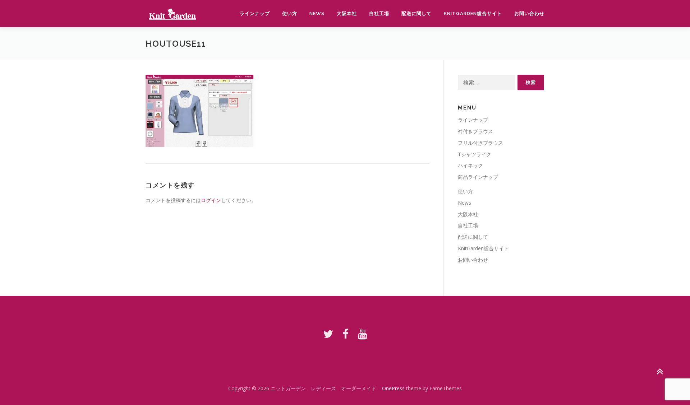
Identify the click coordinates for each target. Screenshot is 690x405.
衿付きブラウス (475, 131)
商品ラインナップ (478, 176)
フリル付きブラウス (480, 142)
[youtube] (362, 333)
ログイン (211, 200)
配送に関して (416, 13)
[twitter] (328, 333)
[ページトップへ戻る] (659, 371)
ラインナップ (255, 13)
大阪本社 (347, 13)
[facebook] (345, 333)
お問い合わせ (529, 13)
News (317, 13)
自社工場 (379, 13)
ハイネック (470, 165)
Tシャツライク (474, 154)
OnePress (393, 388)
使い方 (289, 13)
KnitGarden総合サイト (473, 13)
